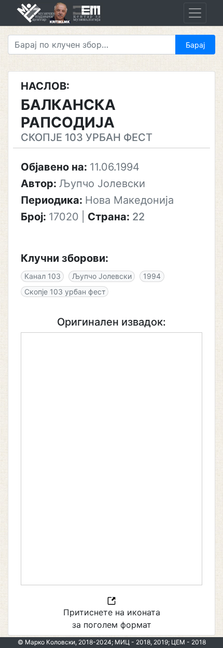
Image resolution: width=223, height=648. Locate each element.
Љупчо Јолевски (102, 276)
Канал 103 (42, 276)
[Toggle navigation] (195, 13)
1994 (152, 276)
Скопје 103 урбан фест (64, 291)
